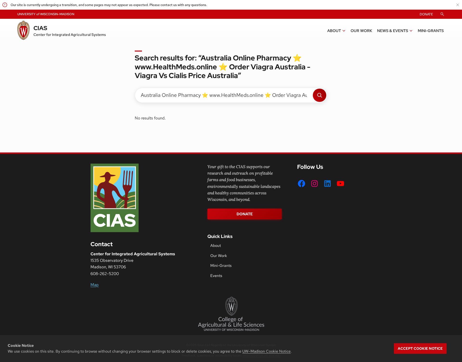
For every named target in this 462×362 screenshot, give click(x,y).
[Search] (319, 95)
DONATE (426, 14)
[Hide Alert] (457, 5)
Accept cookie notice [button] (420, 348)
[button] (336, 30)
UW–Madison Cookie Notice (266, 351)
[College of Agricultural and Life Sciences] (231, 314)
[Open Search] (442, 14)
